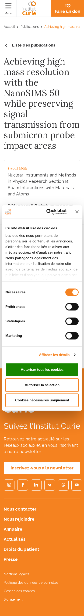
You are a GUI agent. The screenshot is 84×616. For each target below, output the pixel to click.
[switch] (72, 306)
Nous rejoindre (19, 519)
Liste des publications (33, 45)
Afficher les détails (54, 355)
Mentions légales (16, 574)
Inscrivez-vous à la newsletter (42, 467)
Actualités (14, 539)
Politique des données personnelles (31, 582)
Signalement (13, 599)
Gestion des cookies (19, 591)
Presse (11, 559)
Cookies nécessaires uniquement (42, 400)
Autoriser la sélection (42, 385)
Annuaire (13, 529)
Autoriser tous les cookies (42, 369)
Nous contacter (20, 509)
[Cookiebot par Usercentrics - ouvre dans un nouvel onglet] (49, 212)
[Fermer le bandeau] (77, 211)
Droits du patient (21, 549)
